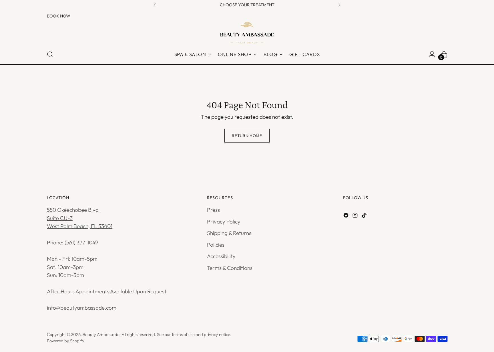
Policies (215, 244)
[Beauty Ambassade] (247, 32)
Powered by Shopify (65, 340)
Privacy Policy (223, 221)
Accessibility (221, 256)
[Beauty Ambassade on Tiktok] (364, 216)
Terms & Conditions (229, 267)
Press (213, 209)
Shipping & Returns (229, 233)
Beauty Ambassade (101, 334)
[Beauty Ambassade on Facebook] (346, 216)
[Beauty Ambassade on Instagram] (355, 216)
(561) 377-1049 (81, 242)
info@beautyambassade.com (81, 307)
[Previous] (155, 5)
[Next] (339, 5)
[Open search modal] (50, 54)
